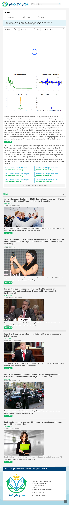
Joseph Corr (7, 379)
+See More (8, 141)
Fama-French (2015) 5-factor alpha (46, 175)
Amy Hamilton (8, 426)
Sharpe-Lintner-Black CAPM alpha (16, 169)
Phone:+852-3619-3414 (38, 492)
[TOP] (65, 501)
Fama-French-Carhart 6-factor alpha (17, 180)
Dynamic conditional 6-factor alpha (46, 180)
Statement (11, 17)
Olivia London (7, 338)
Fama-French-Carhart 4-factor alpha (17, 175)
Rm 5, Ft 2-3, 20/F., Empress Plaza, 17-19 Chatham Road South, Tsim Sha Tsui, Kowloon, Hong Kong (42, 484)
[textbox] (46, 4)
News (42, 17)
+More (63, 194)
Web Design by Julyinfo (38, 495)
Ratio (28, 17)
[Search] (59, 4)
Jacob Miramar (8, 203)
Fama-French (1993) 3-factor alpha (46, 169)
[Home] (15, 4)
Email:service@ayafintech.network (42, 489)
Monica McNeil (8, 246)
